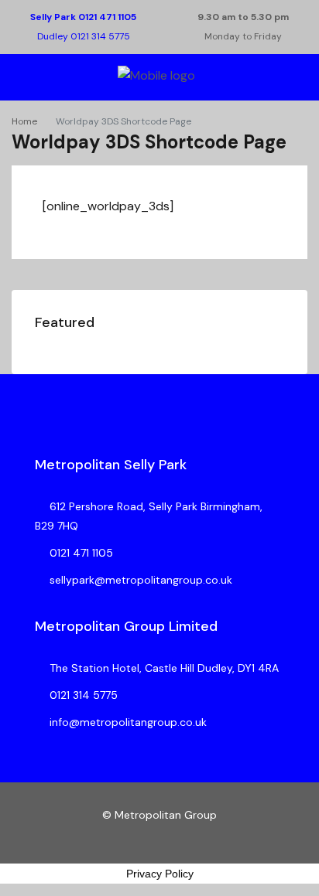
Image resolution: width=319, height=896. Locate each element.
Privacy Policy (160, 873)
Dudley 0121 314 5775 (83, 36)
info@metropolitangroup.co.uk (128, 722)
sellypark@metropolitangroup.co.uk (141, 580)
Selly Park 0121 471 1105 (83, 17)
